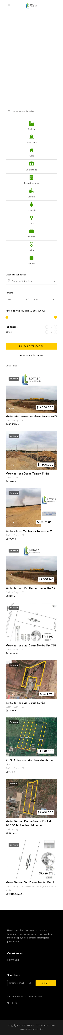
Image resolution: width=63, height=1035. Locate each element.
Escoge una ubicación (16, 275)
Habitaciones (12, 327)
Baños (8, 332)
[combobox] (31, 111)
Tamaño (9, 293)
